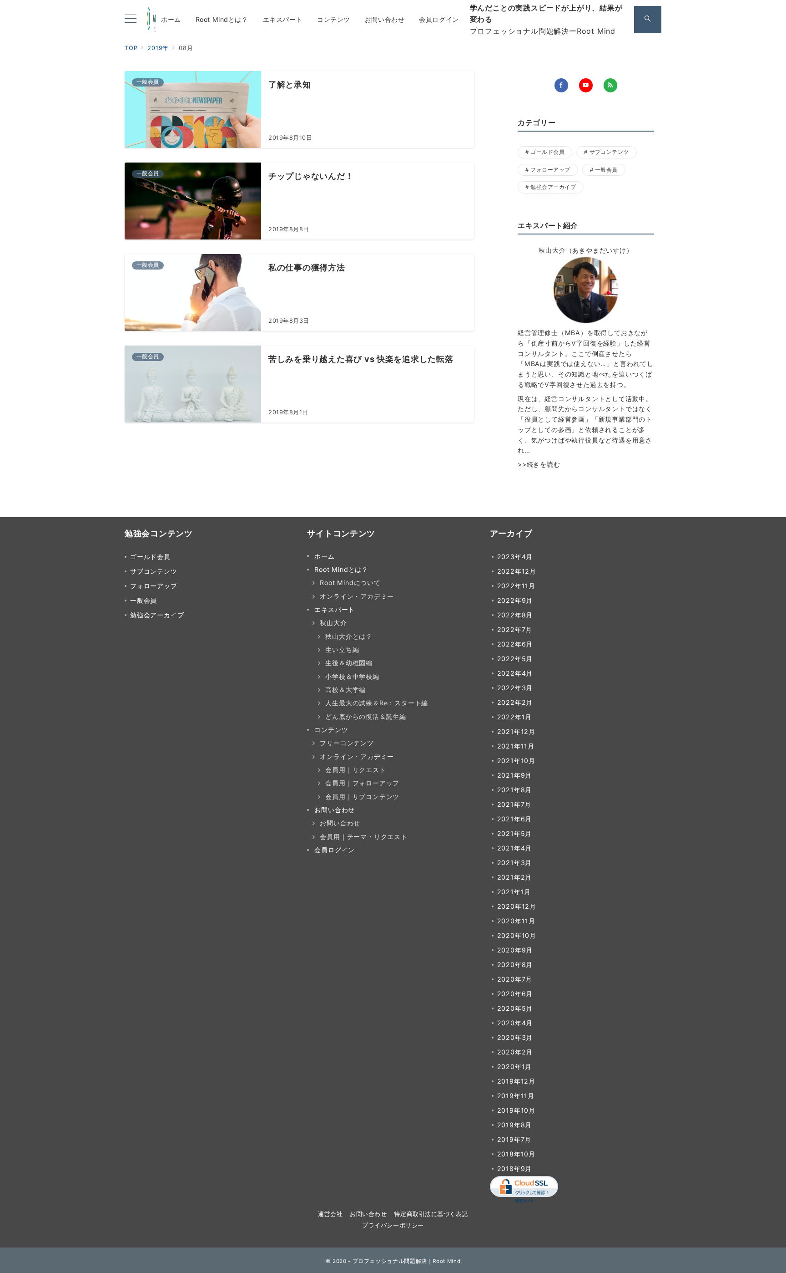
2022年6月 (515, 644)
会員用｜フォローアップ (362, 783)
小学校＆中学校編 (352, 676)
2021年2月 (514, 877)
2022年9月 (515, 600)
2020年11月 (516, 921)
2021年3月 (514, 862)
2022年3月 (515, 688)
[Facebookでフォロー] (561, 85)
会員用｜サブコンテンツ (362, 796)
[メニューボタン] (130, 19)
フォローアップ (550, 170)
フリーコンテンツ (346, 743)
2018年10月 (516, 1154)
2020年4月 (515, 1023)
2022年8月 (515, 615)
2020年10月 (516, 935)
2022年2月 (515, 702)
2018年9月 (514, 1168)
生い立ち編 (342, 649)
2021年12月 (516, 731)
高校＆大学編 (345, 689)
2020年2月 (515, 1052)
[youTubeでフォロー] (586, 85)
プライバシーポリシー (392, 1225)
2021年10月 (516, 760)
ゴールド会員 (547, 152)
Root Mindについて (350, 582)
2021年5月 (514, 833)
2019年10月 (516, 1110)
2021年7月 (514, 804)
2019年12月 (516, 1081)
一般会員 (606, 170)
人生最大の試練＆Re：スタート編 (376, 703)
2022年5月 (515, 658)
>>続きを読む (539, 464)
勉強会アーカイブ (553, 187)
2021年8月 (514, 790)
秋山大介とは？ (349, 636)
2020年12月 (516, 906)
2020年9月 (515, 950)
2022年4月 (515, 673)
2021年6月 (514, 819)
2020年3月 (515, 1037)
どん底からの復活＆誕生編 (365, 716)
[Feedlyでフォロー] (610, 85)
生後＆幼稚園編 (349, 663)
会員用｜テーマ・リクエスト (363, 836)
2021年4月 (514, 848)
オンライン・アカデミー (357, 596)
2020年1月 (514, 1066)
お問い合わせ (340, 823)
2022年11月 (516, 586)
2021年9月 (514, 775)
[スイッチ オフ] (648, 19)
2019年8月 (514, 1125)
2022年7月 (515, 629)
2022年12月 (516, 571)
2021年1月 (514, 892)
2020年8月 (515, 964)
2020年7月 (515, 979)
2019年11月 (515, 1096)
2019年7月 (514, 1139)
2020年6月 (515, 994)
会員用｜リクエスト (355, 770)
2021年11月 (515, 746)
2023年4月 (515, 556)
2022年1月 (514, 717)
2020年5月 (515, 1008)
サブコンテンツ (609, 152)
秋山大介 (333, 622)
